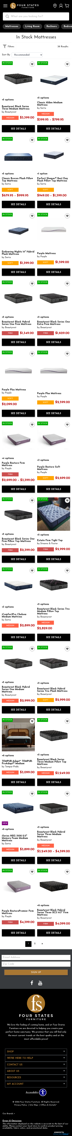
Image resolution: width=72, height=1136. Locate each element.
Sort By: (6, 55)
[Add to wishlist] (32, 64)
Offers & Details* (48, 1105)
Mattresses (11, 26)
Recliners (52, 26)
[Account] (61, 6)
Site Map (33, 1105)
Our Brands (9, 1114)
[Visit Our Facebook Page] (32, 983)
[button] (5, 6)
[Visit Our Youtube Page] (40, 983)
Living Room (32, 26)
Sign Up (36, 972)
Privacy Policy (20, 1105)
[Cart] (67, 6)
